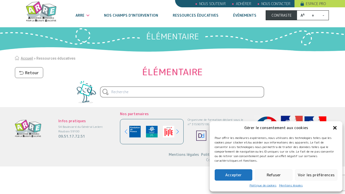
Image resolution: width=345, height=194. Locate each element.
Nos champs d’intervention (131, 15)
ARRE (80, 15)
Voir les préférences (316, 175)
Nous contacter (275, 3)
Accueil (27, 58)
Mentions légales (291, 185)
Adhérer (243, 3)
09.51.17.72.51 (71, 136)
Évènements (244, 15)
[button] (334, 127)
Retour (32, 73)
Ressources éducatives (195, 15)
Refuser (274, 175)
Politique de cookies (263, 185)
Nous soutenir (212, 3)
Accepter (233, 175)
